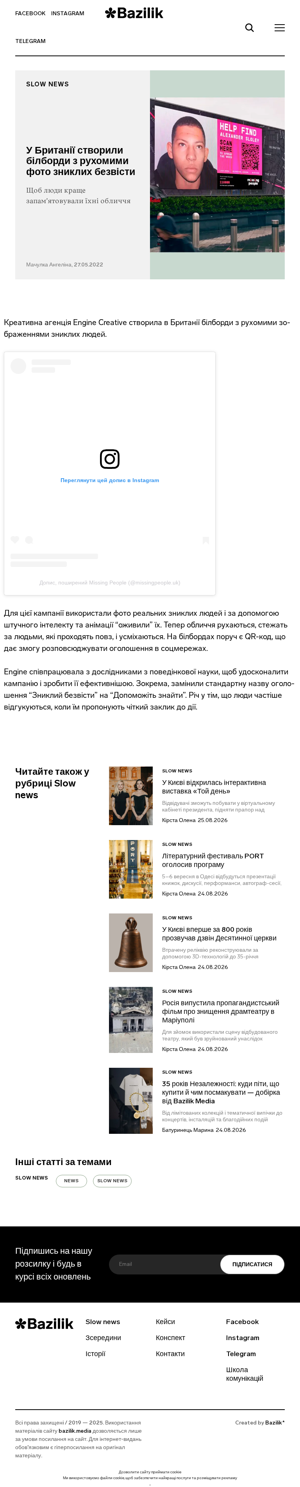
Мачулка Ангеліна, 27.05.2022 (64, 265)
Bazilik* (275, 1423)
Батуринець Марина (188, 1130)
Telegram (30, 42)
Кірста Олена (179, 821)
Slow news (47, 85)
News (71, 1181)
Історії (95, 1354)
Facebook (30, 14)
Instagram (67, 14)
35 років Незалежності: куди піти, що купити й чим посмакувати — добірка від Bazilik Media (221, 1093)
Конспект (170, 1338)
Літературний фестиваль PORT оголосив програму (213, 861)
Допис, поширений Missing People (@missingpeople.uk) (109, 582)
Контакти (170, 1354)
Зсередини (103, 1338)
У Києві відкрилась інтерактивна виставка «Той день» (214, 787)
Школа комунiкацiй (244, 1375)
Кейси (165, 1322)
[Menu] (277, 27)
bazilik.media (75, 1431)
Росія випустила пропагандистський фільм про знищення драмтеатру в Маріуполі (220, 1012)
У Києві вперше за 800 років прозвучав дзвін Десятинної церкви (219, 934)
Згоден (150, 1484)
